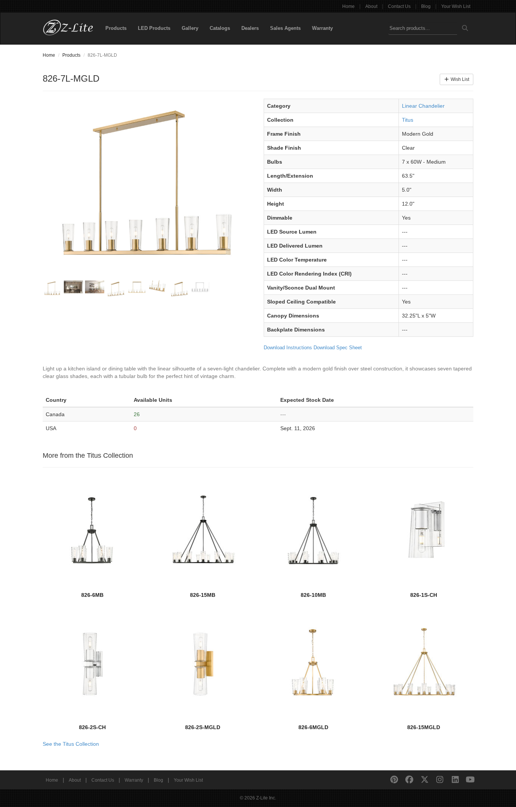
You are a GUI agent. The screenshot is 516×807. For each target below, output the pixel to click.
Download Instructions (288, 347)
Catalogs (220, 28)
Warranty (322, 28)
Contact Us (399, 6)
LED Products (154, 28)
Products (116, 28)
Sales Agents (285, 28)
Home (348, 6)
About (371, 6)
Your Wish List (455, 6)
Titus (407, 120)
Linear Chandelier (423, 106)
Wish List (459, 79)
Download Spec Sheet (338, 347)
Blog (426, 6)
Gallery (190, 28)
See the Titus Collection (71, 744)
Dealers (250, 28)
